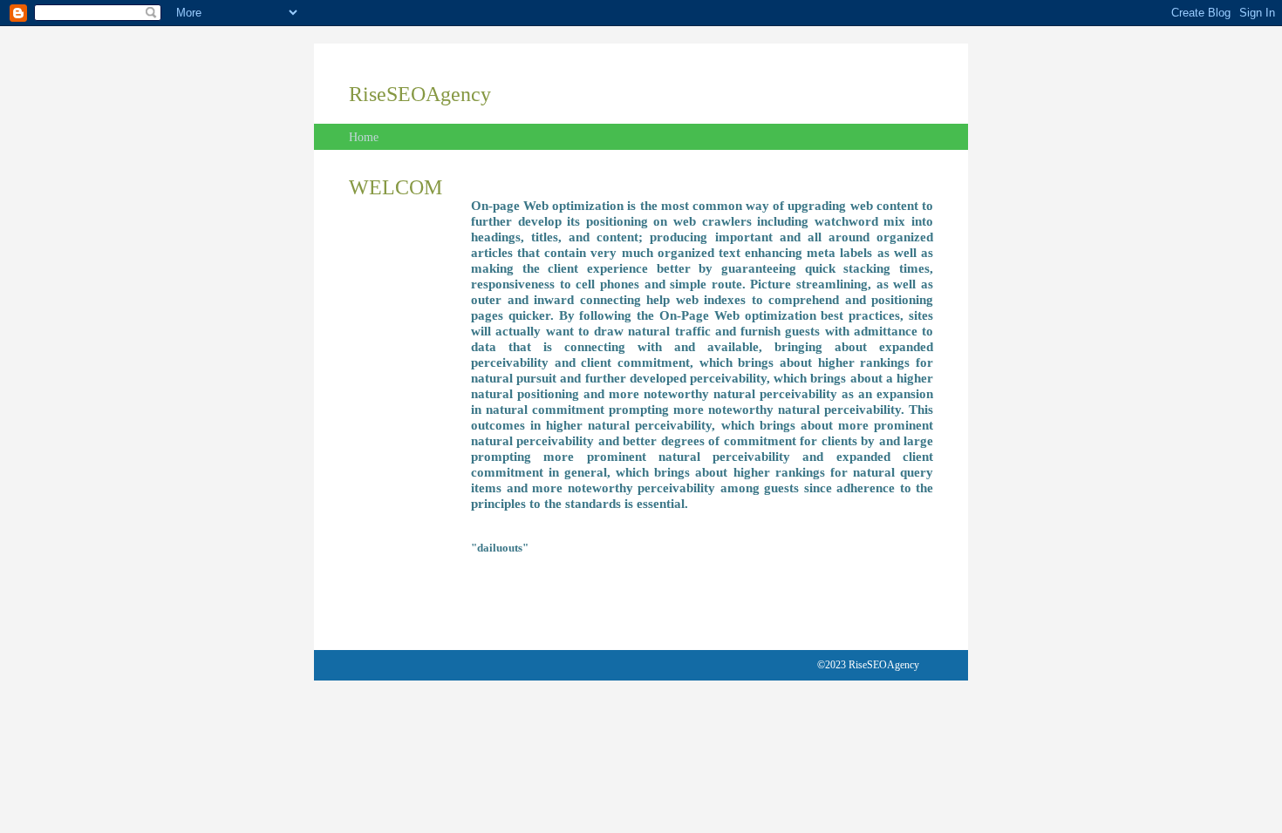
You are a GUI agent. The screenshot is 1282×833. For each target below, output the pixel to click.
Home (363, 137)
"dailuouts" (499, 547)
